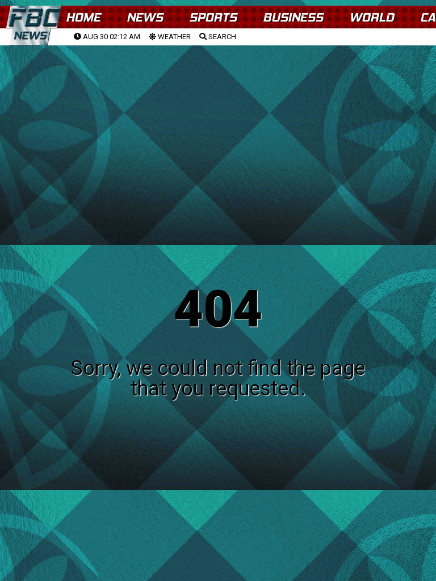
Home (83, 17)
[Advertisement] (218, 131)
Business (293, 17)
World (371, 17)
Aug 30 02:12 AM (110, 36)
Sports (213, 17)
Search (221, 36)
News (145, 17)
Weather (173, 36)
